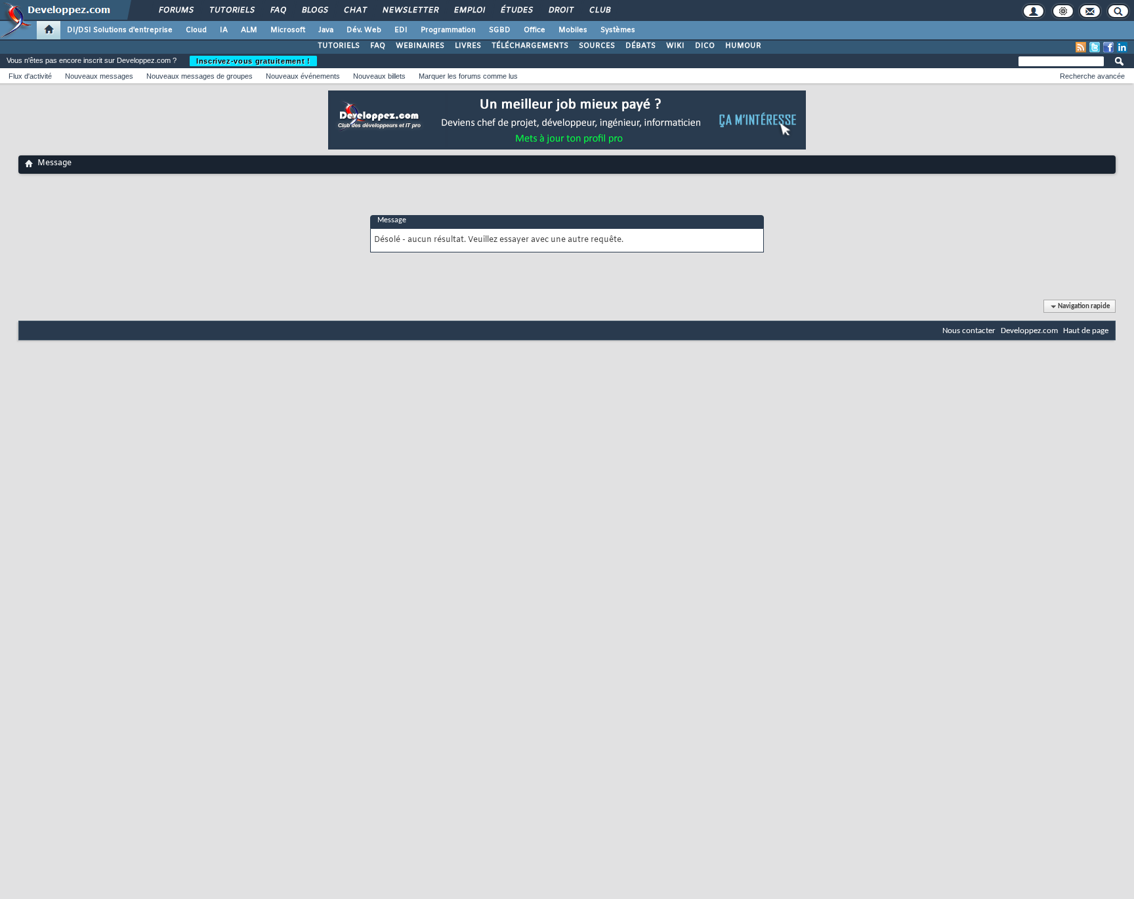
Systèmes (617, 30)
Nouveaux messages (99, 76)
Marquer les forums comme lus (468, 76)
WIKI (675, 45)
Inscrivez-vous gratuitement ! (253, 61)
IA (224, 30)
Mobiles (572, 30)
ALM (249, 30)
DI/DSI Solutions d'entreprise (120, 30)
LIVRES (468, 45)
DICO (705, 45)
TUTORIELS (339, 45)
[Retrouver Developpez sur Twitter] (1094, 47)
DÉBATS (640, 45)
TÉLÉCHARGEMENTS (530, 45)
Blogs (314, 10)
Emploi (469, 10)
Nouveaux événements (303, 76)
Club (599, 10)
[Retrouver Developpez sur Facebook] (1108, 47)
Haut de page (1085, 331)
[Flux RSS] (1081, 47)
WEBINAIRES (420, 45)
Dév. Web (363, 30)
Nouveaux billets (379, 76)
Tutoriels (231, 10)
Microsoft (287, 30)
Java (325, 30)
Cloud (196, 30)
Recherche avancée (1092, 76)
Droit (560, 10)
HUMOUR (743, 45)
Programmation (448, 30)
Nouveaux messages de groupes (199, 76)
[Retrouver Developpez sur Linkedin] (1122, 47)
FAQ (277, 10)
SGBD (500, 30)
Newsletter (410, 10)
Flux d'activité (30, 76)
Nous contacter (969, 331)
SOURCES (597, 45)
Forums (175, 10)
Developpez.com (1029, 331)
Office (534, 30)
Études (516, 10)
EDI (401, 30)
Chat (355, 10)
